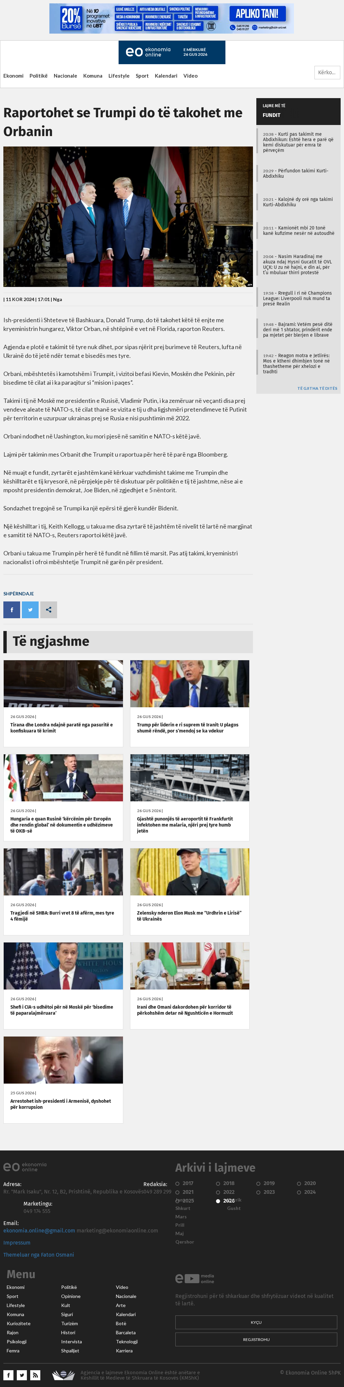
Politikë (39, 76)
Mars (181, 1216)
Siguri (67, 1314)
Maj (179, 1233)
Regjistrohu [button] (256, 1339)
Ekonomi (13, 76)
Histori (68, 1332)
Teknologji (127, 1341)
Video (190, 76)
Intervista (71, 1341)
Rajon (12, 1332)
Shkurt (182, 1208)
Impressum (17, 1243)
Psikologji (17, 1341)
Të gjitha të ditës (317, 388)
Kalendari (166, 76)
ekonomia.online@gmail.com (39, 1230)
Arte (121, 1305)
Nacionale (65, 76)
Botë (121, 1323)
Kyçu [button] (256, 1322)
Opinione (71, 1296)
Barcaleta (126, 1332)
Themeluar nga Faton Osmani (38, 1255)
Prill (179, 1225)
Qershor (184, 1241)
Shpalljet (70, 1350)
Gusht (234, 1208)
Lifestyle (119, 76)
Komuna (92, 76)
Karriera (124, 1350)
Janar (181, 1199)
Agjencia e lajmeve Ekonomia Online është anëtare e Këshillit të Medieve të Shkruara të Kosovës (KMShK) (140, 1375)
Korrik (234, 1199)
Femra (13, 1350)
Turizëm (69, 1323)
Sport (142, 76)
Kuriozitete (19, 1323)
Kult (65, 1305)
